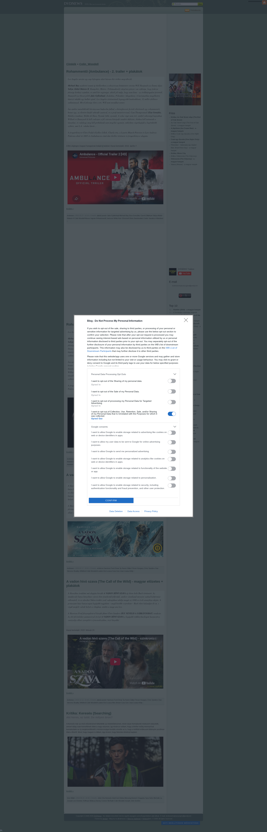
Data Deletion (116, 511)
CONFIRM (111, 500)
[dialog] (133, 416)
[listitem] (133, 374)
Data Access (133, 511)
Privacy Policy (151, 511)
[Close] (187, 321)
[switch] (172, 381)
